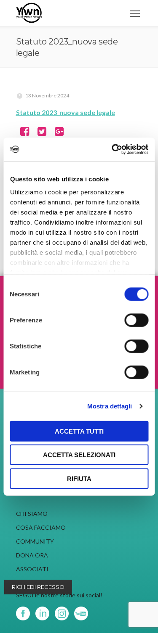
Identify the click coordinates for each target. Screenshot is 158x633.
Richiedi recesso (38, 586)
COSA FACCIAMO (41, 527)
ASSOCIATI (32, 569)
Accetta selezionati (79, 454)
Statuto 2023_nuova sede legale (65, 112)
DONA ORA (32, 555)
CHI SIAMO (32, 513)
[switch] (136, 320)
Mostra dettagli (109, 406)
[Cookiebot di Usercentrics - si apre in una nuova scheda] (112, 149)
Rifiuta (79, 478)
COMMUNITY (35, 541)
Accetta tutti (79, 430)
